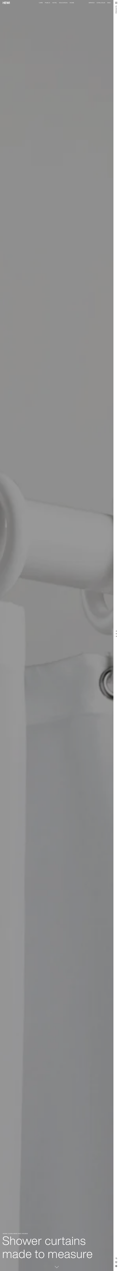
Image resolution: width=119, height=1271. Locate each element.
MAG (109, 3)
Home (72, 3)
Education (63, 3)
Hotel (54, 3)
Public (47, 3)
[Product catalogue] (116, 1262)
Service (91, 3)
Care (41, 3)
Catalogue (101, 3)
